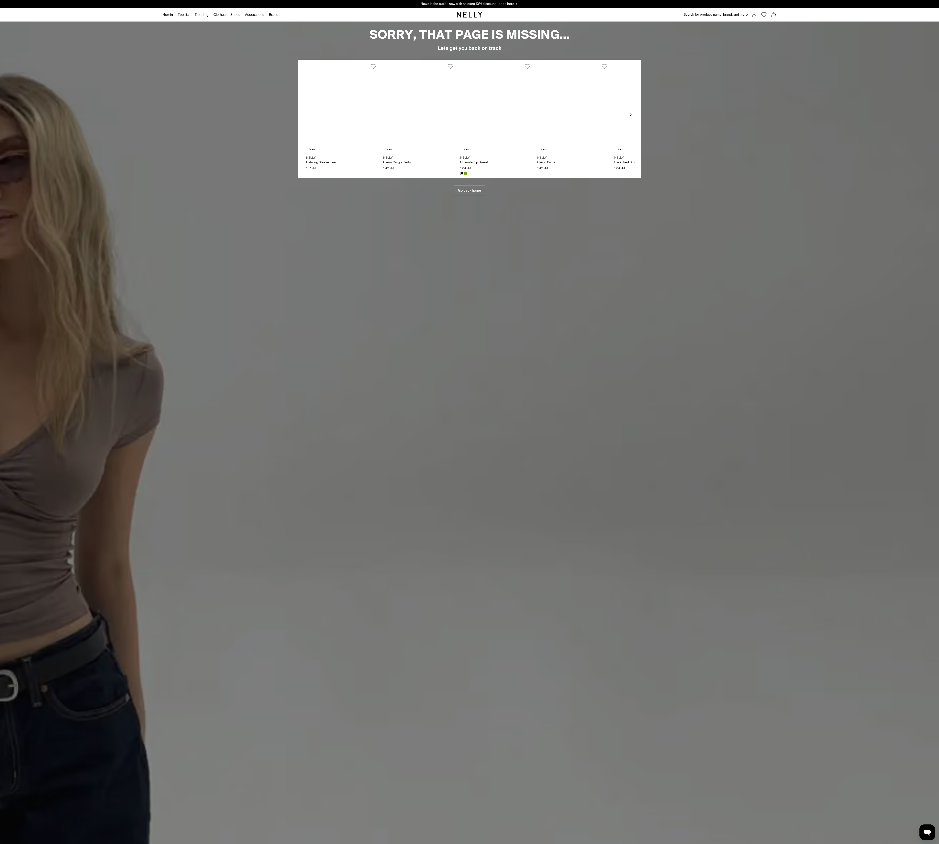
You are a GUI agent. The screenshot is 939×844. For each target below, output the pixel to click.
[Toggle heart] (373, 66)
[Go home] (469, 15)
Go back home (469, 190)
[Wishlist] (764, 15)
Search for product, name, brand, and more (712, 14)
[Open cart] (774, 15)
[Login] (754, 15)
